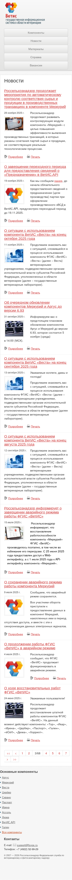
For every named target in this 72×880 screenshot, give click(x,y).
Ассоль (6, 812)
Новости (36, 40)
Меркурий (8, 782)
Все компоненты (12, 832)
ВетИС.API (8, 822)
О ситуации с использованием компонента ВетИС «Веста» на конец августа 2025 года (35, 440)
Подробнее (15, 157)
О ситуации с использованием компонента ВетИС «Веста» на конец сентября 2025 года (35, 362)
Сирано (6, 797)
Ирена (5, 807)
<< (8, 753)
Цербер (6, 792)
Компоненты (36, 32)
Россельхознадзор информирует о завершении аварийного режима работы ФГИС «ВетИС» (33, 512)
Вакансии (36, 65)
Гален (5, 827)
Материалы (36, 49)
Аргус (5, 777)
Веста (5, 787)
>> (14, 759)
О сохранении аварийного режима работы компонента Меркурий (33, 584)
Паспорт (7, 802)
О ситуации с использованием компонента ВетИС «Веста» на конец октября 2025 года (35, 235)
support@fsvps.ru (27, 845)
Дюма (5, 817)
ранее (58, 181)
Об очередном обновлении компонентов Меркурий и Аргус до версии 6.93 (33, 307)
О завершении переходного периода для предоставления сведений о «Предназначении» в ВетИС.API (35, 171)
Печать (35, 157)
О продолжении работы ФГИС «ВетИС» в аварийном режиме (29, 646)
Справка (35, 57)
